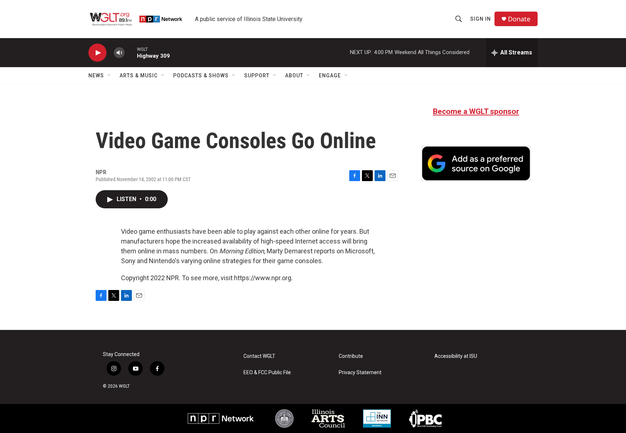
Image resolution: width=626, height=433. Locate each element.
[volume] (119, 53)
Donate (519, 19)
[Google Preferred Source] (476, 163)
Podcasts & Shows (201, 75)
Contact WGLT (259, 356)
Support (257, 75)
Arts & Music (139, 75)
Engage (330, 75)
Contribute (351, 356)
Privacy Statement (360, 372)
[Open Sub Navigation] (109, 75)
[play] (97, 53)
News (96, 75)
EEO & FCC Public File (267, 372)
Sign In (480, 19)
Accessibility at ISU (455, 356)
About (294, 75)
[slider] (131, 52)
